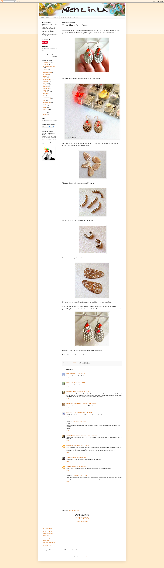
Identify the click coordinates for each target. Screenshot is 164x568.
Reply (67, 378)
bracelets (45, 76)
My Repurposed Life (48, 528)
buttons (45, 78)
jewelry (76, 364)
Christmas (45, 64)
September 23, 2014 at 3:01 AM (84, 391)
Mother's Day (46, 71)
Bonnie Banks (69, 445)
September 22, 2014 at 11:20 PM (78, 382)
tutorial (44, 105)
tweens (44, 107)
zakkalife (68, 466)
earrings (68, 364)
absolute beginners (47, 72)
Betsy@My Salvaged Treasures (74, 435)
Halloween (45, 69)
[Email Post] (80, 362)
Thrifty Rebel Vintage (48, 533)
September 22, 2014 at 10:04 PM (77, 373)
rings (44, 100)
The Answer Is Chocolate (49, 542)
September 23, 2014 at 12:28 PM (81, 445)
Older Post (119, 508)
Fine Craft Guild (46, 540)
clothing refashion (47, 79)
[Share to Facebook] (87, 363)
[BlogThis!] (84, 363)
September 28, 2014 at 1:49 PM (80, 475)
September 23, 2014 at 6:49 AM (80, 421)
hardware (72, 364)
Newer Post (65, 508)
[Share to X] (86, 363)
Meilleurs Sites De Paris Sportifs (82, 518)
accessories (46, 74)
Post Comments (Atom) (74, 510)
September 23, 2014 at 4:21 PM (78, 457)
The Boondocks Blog (48, 531)
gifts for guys (46, 85)
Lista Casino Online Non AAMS (82, 520)
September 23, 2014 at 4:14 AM (89, 403)
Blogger (88, 557)
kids (44, 95)
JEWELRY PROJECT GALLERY (69, 17)
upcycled (80, 364)
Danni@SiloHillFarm (71, 391)
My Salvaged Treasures (48, 538)
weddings (45, 114)
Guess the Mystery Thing (49, 66)
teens (44, 104)
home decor (46, 88)
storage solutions (47, 102)
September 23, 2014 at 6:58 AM (89, 435)
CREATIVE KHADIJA (71, 412)
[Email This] (82, 363)
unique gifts (46, 109)
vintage (83, 364)
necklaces (45, 97)
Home (42, 17)
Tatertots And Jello (47, 545)
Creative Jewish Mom (48, 544)
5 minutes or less (47, 62)
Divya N (68, 382)
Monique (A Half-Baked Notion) (73, 403)
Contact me (55, 17)
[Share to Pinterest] (89, 363)
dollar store (45, 81)
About (47, 17)
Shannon (68, 457)
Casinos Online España (82, 521)
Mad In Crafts (46, 535)
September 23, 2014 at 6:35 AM (84, 412)
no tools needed (47, 99)
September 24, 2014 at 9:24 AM (78, 466)
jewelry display (46, 91)
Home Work (46, 530)
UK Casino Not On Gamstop (82, 517)
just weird (45, 93)
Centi (67, 373)
